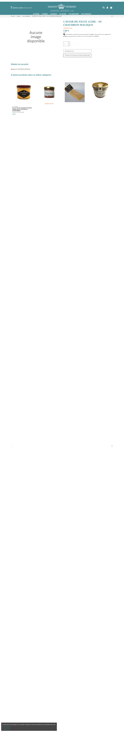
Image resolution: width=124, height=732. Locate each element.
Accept (6, 728)
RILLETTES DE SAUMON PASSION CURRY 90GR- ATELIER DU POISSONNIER (22, 109)
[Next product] (112, 16)
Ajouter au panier (79, 43)
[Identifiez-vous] (107, 7)
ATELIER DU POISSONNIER (18, 112)
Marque (13, 69)
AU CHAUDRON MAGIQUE (23, 69)
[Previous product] (111, 16)
